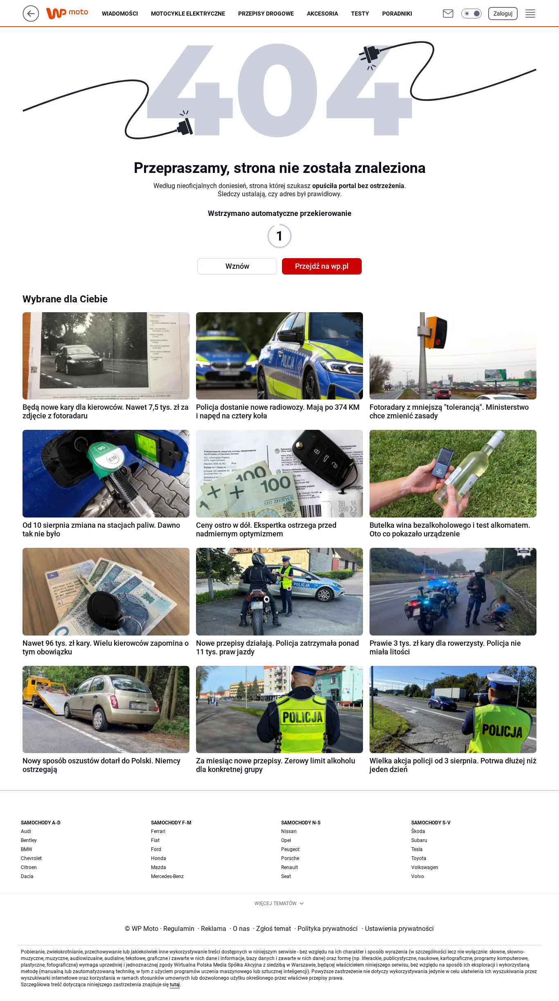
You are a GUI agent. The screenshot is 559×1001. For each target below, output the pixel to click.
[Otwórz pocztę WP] (448, 13)
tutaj (175, 984)
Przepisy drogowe (266, 13)
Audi (26, 831)
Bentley (29, 840)
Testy (360, 13)
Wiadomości (120, 13)
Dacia (27, 876)
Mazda (158, 867)
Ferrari (158, 831)
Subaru (419, 840)
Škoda (418, 831)
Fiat (155, 840)
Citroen (29, 867)
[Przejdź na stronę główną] (31, 19)
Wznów (237, 266)
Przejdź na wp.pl (322, 266)
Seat (286, 876)
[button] (471, 13)
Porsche (290, 858)
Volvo (417, 876)
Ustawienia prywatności (398, 929)
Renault (289, 867)
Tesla (417, 849)
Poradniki (397, 13)
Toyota (418, 858)
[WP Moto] (73, 13)
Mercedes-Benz (167, 876)
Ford (156, 849)
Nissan (289, 831)
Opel (286, 840)
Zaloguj (503, 13)
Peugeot (290, 849)
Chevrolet (31, 858)
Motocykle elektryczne (188, 13)
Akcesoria (322, 13)
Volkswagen (424, 867)
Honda (158, 858)
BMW (26, 849)
